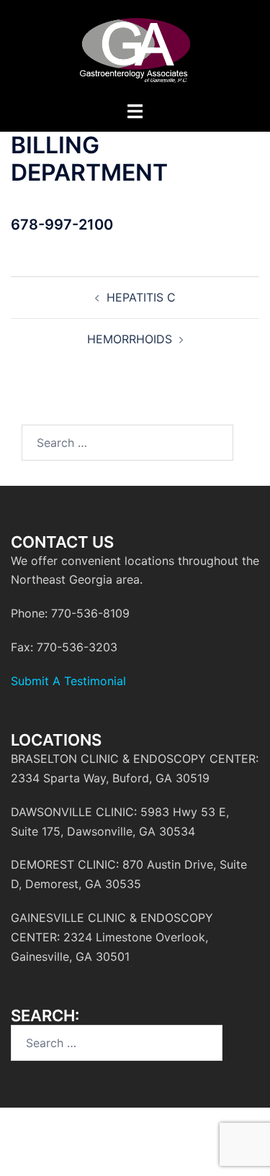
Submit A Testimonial (68, 681)
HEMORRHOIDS (129, 339)
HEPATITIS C (141, 297)
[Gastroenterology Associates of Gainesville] (135, 49)
